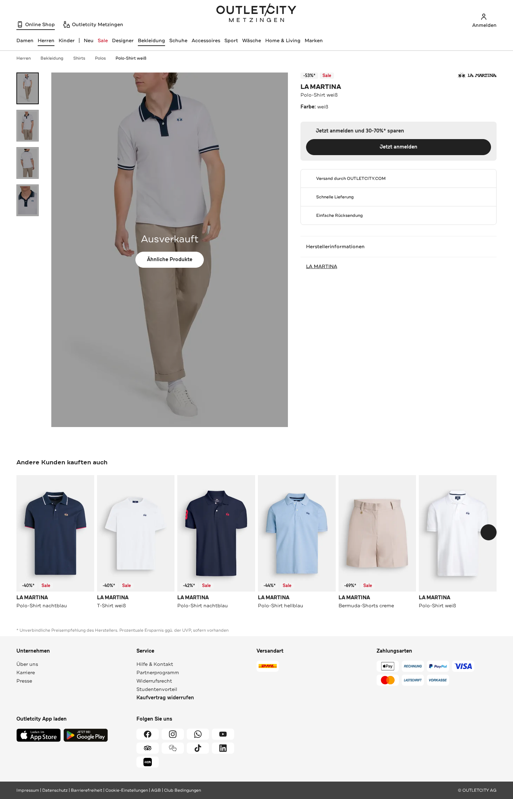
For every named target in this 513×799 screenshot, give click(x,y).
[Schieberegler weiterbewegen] (489, 532)
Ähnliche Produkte (169, 259)
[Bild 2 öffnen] (27, 126)
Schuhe (178, 40)
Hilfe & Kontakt (154, 664)
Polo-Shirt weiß (131, 58)
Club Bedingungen (182, 790)
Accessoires (206, 40)
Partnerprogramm (157, 672)
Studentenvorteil (156, 689)
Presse (24, 681)
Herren (23, 58)
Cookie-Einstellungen (126, 790)
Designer (123, 40)
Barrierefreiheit (86, 790)
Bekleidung (151, 40)
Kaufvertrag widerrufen (165, 697)
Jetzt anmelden (398, 147)
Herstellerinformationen (335, 246)
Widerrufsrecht (154, 681)
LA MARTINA (320, 87)
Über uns (27, 664)
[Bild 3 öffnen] (27, 163)
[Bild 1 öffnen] (27, 88)
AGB (156, 790)
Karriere (25, 672)
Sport (231, 40)
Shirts (79, 58)
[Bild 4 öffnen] (27, 200)
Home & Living (282, 40)
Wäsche (251, 40)
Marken (314, 40)
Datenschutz (55, 790)
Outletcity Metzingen (256, 13)
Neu (89, 40)
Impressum (27, 790)
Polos (100, 58)
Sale (103, 40)
